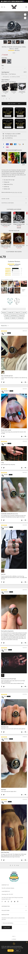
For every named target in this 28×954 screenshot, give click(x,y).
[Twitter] (5, 901)
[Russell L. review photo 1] (14, 494)
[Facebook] (2, 901)
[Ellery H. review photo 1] (14, 662)
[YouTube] (14, 901)
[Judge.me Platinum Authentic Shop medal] (10, 301)
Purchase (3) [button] (20, 318)
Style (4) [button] (7, 318)
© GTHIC (14, 939)
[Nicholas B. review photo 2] (2, 571)
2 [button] (12, 865)
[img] (4, 331)
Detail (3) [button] (13, 318)
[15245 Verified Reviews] (14, 882)
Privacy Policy (20, 947)
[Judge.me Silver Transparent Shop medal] (17, 301)
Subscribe (7, 927)
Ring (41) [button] (4, 312)
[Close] (26, 942)
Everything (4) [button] (14, 315)
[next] (26, 42)
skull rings (19, 192)
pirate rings (14, 192)
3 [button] (14, 865)
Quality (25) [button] (10, 312)
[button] (11, 50)
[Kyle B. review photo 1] (14, 453)
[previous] (2, 42)
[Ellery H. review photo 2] (2, 675)
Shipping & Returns (8, 202)
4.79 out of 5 (17, 264)
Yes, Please (5, 74)
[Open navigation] (2, 7)
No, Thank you (13, 74)
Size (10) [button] (24, 312)
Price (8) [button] (6, 315)
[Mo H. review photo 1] (14, 353)
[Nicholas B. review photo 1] (14, 549)
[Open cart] (26, 7)
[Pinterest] (11, 901)
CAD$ (13, 936)
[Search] (4, 7)
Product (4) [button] (21, 315)
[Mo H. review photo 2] (2, 372)
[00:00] (14, 25)
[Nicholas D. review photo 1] (14, 612)
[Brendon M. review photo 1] (14, 411)
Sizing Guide (5, 198)
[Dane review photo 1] (14, 712)
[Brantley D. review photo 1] (14, 765)
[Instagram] (8, 901)
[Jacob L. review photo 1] (14, 827)
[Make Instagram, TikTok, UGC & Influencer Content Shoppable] (23, 165)
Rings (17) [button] (18, 312)
